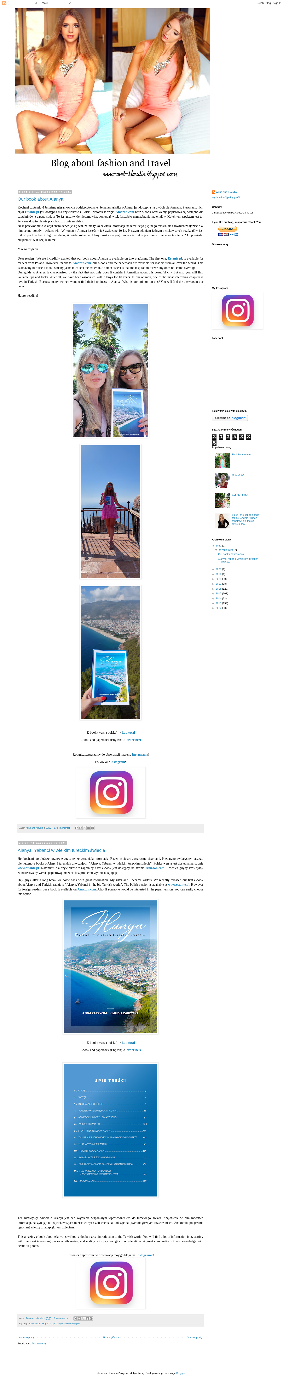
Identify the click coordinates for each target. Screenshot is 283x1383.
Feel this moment (241, 454)
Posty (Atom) (38, 1343)
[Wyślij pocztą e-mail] (77, 828)
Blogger (180, 1373)
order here (134, 740)
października (226, 550)
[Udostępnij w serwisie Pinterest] (92, 828)
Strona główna (111, 1337)
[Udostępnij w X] (84, 828)
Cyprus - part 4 (240, 494)
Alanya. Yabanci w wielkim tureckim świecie (61, 850)
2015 (219, 593)
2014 (219, 598)
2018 (219, 579)
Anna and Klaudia (226, 192)
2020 (219, 569)
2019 (219, 574)
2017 (219, 583)
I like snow (238, 474)
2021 (219, 545)
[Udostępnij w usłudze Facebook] (88, 828)
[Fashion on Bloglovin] (230, 420)
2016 (219, 588)
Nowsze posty (26, 1337)
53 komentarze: (62, 828)
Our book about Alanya (40, 199)
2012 (219, 608)
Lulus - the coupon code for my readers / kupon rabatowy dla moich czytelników (245, 519)
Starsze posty (194, 1337)
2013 (219, 603)
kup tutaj (128, 732)
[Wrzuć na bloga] (81, 828)
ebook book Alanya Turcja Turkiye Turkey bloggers (54, 1323)
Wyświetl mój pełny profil (226, 197)
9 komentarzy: (61, 1318)
